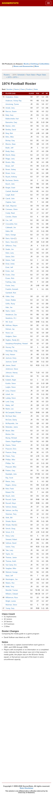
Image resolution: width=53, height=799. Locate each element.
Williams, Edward (12, 594)
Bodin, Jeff (9, 148)
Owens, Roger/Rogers (13, 441)
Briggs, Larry (10, 159)
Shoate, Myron (11, 521)
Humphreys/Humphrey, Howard (17, 343)
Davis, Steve (10, 242)
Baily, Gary (9, 115)
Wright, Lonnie (11, 601)
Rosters (7, 75)
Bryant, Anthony (11, 177)
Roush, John (10, 496)
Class (22, 89)
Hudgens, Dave (11, 336)
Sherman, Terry (11, 514)
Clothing (34, 64)
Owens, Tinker (11, 445)
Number (9, 89)
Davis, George (11, 235)
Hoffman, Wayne (12, 325)
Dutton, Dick (10, 257)
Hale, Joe (9, 307)
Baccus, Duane (11, 111)
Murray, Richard (11, 438)
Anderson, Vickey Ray (14, 101)
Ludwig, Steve (11, 398)
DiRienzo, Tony (11, 246)
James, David (10, 365)
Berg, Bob (9, 133)
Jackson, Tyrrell (11, 362)
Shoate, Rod (10, 525)
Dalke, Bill (9, 231)
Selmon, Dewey (11, 507)
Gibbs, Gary (10, 296)
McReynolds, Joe (12, 423)
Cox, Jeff (9, 220)
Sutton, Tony (10, 547)
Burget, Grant (10, 188)
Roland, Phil (10, 492)
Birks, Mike (10, 137)
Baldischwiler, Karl (12, 119)
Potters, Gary (10, 470)
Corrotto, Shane (11, 217)
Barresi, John (10, 126)
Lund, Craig (10, 402)
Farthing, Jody (11, 282)
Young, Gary (10, 608)
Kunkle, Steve (11, 383)
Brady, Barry (10, 151)
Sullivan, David (11, 543)
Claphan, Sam (11, 202)
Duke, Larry (10, 253)
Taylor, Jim (9, 554)
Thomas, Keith (11, 561)
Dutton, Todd (10, 260)
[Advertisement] (26, 34)
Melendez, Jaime (12, 427)
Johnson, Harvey (12, 373)
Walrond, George (12, 572)
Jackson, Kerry (11, 358)
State (36, 89)
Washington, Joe (12, 579)
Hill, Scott (9, 322)
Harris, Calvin (10, 311)
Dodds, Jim (10, 249)
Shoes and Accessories (23, 66)
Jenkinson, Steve (12, 369)
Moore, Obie (10, 431)
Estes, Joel (10, 271)
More (37, 66)
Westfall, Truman (12, 590)
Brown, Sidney (11, 169)
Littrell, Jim (9, 394)
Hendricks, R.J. (11, 318)
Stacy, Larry (10, 536)
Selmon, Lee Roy (12, 510)
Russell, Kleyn (11, 503)
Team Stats (30, 75)
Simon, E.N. (10, 532)
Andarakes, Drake (12, 97)
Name (16, 89)
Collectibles (44, 64)
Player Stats (41, 75)
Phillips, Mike (10, 460)
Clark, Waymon (11, 206)
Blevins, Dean (11, 144)
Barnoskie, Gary (11, 122)
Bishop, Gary (10, 140)
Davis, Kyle (10, 238)
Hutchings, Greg (11, 351)
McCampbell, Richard (13, 412)
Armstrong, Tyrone (12, 104)
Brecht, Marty (10, 155)
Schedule (21, 75)
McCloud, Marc (11, 416)
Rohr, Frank (10, 489)
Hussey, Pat (10, 347)
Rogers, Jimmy (11, 485)
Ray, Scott (9, 478)
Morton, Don (10, 434)
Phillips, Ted (10, 463)
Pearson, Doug (11, 452)
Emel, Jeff (9, 267)
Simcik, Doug (10, 528)
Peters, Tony (10, 456)
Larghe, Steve (11, 387)
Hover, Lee (9, 333)
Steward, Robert (11, 539)
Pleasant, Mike (11, 467)
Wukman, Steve (11, 605)
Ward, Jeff (9, 576)
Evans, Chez (10, 275)
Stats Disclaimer (26, 788)
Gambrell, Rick (11, 293)
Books (26, 64)
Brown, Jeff (10, 166)
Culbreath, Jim (11, 227)
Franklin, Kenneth (12, 289)
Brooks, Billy (10, 162)
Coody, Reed (10, 213)
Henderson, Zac (11, 315)
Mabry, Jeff (10, 405)
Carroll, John (10, 198)
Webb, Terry (10, 587)
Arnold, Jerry (10, 108)
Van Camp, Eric (11, 565)
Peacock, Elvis (11, 449)
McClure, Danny (11, 420)
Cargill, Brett (10, 195)
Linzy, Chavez (11, 391)
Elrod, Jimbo (10, 264)
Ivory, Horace (10, 354)
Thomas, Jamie (11, 557)
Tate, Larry (9, 550)
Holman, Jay (10, 329)
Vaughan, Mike (11, 568)
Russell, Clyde (11, 499)
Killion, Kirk (10, 376)
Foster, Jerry (10, 285)
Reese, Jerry (10, 481)
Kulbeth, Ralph (11, 380)
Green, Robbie (11, 300)
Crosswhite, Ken (11, 224)
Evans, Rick (10, 278)
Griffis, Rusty (10, 304)
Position (29, 89)
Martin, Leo (10, 409)
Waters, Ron (10, 583)
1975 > (15, 77)
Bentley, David (11, 130)
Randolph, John (11, 474)
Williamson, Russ (12, 597)
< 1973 (8, 77)
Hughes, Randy (11, 340)
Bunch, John (10, 184)
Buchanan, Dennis (12, 180)
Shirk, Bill (9, 518)
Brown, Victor (10, 173)
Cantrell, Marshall (12, 191)
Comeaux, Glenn (12, 209)
